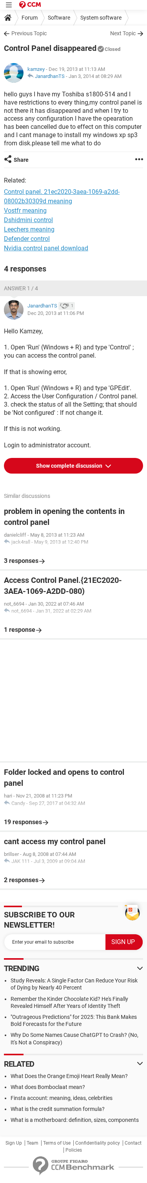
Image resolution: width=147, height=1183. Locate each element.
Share (21, 160)
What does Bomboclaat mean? (48, 1087)
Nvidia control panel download (46, 248)
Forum (30, 17)
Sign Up (13, 1143)
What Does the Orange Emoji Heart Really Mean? (69, 1076)
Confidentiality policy (97, 1143)
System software (101, 17)
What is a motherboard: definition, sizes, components (75, 1120)
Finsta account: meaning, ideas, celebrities (62, 1098)
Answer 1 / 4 (21, 288)
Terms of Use (57, 1143)
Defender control (27, 238)
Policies (73, 1150)
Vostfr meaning (25, 210)
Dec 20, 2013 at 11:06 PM (55, 313)
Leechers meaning (29, 229)
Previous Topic (29, 33)
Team (32, 1143)
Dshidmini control (28, 220)
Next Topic (123, 33)
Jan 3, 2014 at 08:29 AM (95, 76)
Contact (133, 1143)
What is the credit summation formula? (58, 1109)
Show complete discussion (69, 466)
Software (59, 17)
